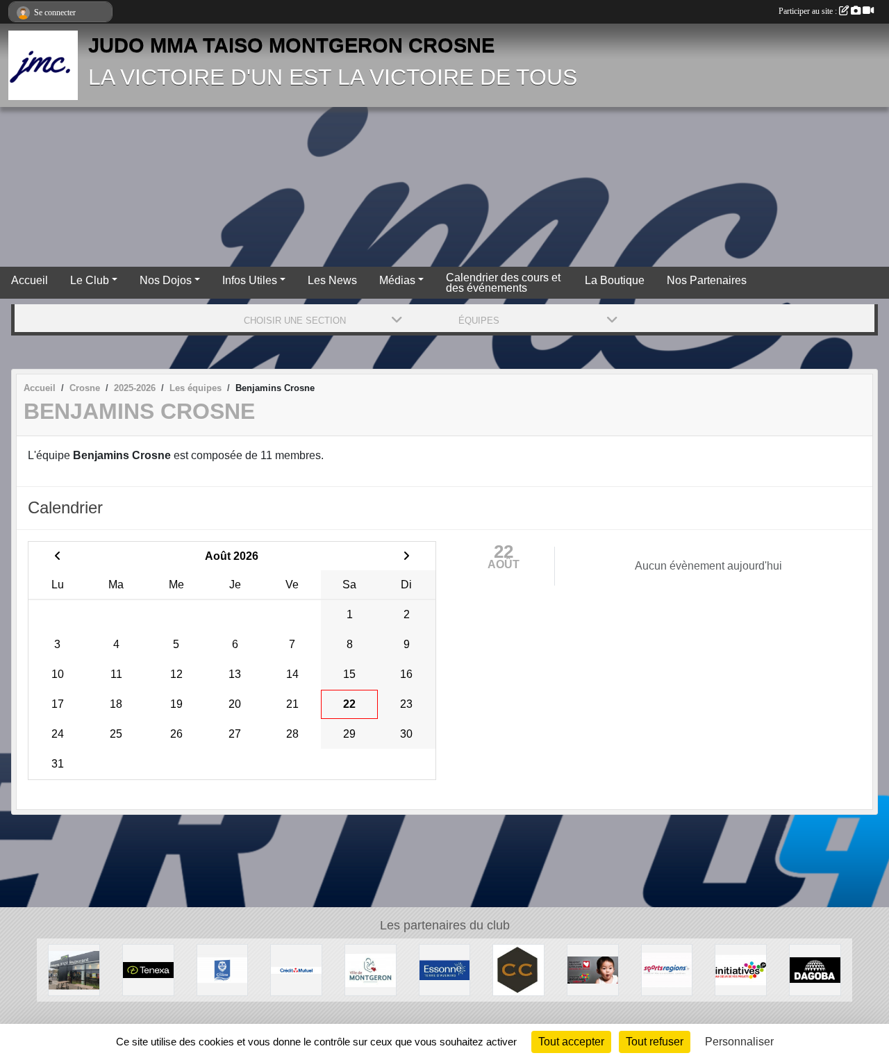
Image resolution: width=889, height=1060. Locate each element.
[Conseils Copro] (518, 969)
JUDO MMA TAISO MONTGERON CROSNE (291, 45)
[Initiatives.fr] (741, 969)
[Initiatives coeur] (593, 969)
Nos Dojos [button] (166, 280)
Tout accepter (571, 1041)
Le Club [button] (89, 280)
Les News (332, 280)
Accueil (29, 280)
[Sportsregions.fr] (667, 969)
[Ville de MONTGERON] (370, 969)
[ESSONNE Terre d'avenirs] (445, 969)
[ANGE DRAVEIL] (74, 969)
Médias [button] (397, 280)
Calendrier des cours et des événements (503, 283)
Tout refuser (654, 1041)
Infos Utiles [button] (249, 280)
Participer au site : (809, 11)
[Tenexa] (148, 969)
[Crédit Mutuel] (296, 969)
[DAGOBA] (815, 969)
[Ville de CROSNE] (223, 969)
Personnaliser (739, 1041)
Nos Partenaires (707, 280)
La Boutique (615, 280)
